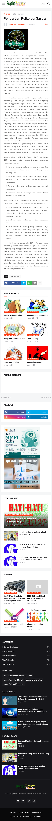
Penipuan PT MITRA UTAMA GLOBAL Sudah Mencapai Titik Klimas (33, 558)
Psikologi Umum (18, 14)
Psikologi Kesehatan (26, 647)
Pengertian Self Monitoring (14, 339)
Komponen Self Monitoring (37, 315)
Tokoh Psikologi (26, 664)
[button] (3, 4)
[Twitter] (23, 283)
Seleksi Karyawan (26, 656)
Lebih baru (7, 397)
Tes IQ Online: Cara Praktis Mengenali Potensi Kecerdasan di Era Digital (32, 698)
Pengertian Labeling (11, 362)
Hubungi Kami (37, 812)
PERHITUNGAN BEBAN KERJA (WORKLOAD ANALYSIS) (36, 598)
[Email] (34, 283)
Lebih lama (45, 397)
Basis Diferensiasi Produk (13, 624)
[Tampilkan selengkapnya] (40, 283)
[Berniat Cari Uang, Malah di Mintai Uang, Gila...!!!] (11, 536)
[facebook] (18, 801)
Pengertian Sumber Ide (36, 362)
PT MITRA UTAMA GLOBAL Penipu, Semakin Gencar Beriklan (32, 546)
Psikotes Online (26, 651)
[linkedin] (34, 801)
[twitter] (23, 801)
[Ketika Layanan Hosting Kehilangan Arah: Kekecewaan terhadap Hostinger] (9, 725)
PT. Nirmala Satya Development (31, 817)
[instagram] (29, 801)
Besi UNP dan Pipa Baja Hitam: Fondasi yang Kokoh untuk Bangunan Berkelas (14, 598)
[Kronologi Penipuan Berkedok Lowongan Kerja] (9, 745)
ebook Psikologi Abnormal (13, 684)
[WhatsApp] (29, 283)
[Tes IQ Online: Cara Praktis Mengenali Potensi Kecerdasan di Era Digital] (9, 700)
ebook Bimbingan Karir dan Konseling (18, 676)
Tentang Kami (24, 812)
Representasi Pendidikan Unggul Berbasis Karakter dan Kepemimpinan (32, 710)
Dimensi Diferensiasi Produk (35, 625)
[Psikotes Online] (22, 457)
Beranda (7, 14)
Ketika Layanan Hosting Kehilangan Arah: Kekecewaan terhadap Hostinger (33, 723)
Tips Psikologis (26, 660)
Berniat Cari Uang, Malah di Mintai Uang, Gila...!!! (32, 533)
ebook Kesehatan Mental (13, 680)
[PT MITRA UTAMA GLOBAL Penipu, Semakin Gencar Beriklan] (11, 548)
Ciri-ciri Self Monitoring (13, 315)
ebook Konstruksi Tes (34, 680)
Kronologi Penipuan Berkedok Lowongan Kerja (33, 742)
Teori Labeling (32, 339)
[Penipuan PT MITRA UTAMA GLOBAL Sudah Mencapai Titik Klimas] (11, 561)
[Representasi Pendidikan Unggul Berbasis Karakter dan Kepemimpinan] (9, 713)
